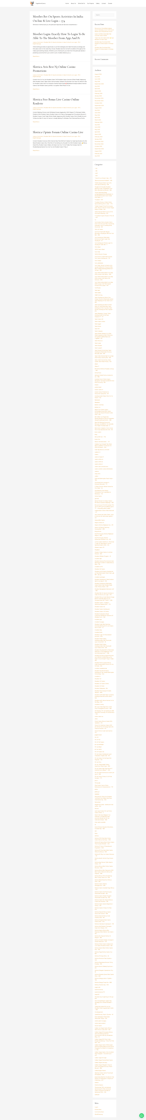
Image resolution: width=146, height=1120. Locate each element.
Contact (104, 3)
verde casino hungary (100, 1021)
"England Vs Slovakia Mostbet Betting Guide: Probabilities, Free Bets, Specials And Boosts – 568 (103, 188)
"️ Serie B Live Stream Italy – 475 (103, 178)
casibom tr (97, 452)
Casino (96, 454)
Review (97, 808)
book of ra (97, 439)
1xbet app (97, 290)
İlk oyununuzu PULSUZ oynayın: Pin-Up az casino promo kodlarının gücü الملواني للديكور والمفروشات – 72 (104, 506)
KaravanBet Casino (100, 520)
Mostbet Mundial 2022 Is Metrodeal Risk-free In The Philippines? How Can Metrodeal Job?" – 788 (104, 651)
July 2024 (97, 110)
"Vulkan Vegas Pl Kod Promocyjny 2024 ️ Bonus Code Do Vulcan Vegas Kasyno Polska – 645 (104, 207)
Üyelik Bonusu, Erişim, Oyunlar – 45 (104, 1014)
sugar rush (97, 987)
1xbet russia (98, 343)
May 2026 (97, 81)
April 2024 (97, 117)
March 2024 (98, 120)
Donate (110, 3)
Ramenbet (98, 802)
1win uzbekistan (99, 263)
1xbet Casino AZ (99, 319)
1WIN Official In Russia (101, 254)
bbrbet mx (97, 407)
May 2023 (97, 129)
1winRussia (97, 288)
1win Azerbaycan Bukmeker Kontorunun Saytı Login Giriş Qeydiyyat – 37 (102, 239)
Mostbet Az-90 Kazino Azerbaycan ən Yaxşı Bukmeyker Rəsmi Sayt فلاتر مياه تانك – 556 (104, 573)
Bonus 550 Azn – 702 (100, 437)
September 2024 (99, 105)
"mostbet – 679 (99, 199)
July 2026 (97, 76)
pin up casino (98, 749)
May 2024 (97, 115)
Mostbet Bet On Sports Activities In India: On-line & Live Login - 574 (62, 42)
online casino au (99, 716)
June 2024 (97, 112)
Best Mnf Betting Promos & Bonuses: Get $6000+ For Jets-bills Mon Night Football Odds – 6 (104, 424)
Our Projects (90, 3)
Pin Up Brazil (98, 747)
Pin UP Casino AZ (99, 751)
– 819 (96, 175)
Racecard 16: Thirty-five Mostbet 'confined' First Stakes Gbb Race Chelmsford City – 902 (103, 798)
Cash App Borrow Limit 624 (102, 449)
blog (96, 434)
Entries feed (98, 1109)
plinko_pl (97, 791)
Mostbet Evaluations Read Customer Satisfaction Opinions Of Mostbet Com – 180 (104, 615)
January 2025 (98, 96)
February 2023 (98, 136)
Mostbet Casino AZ (100, 606)
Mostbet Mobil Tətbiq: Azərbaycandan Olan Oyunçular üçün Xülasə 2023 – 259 (103, 646)
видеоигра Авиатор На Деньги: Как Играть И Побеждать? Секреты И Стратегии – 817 (104, 1078)
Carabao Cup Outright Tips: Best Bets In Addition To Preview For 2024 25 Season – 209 (103, 445)
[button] (114, 3)
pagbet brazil (98, 735)
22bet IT (97, 366)
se (95, 824)
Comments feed (99, 1112)
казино (97, 1082)
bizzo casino (98, 432)
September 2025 (99, 84)
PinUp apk (97, 783)
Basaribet (97, 402)
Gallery (98, 3)
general (97, 498)
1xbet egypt (98, 324)
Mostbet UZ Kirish (99, 686)
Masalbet (97, 550)
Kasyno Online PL (99, 522)
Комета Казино (99, 1085)
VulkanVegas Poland (100, 1070)
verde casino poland (100, 1023)
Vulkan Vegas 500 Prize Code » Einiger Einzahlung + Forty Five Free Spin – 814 (104, 1041)
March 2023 (98, 134)
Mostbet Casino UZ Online (102, 611)
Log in (96, 1107)
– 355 (96, 171)
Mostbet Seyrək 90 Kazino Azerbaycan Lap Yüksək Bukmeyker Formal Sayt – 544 (104, 672)
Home (67, 3)
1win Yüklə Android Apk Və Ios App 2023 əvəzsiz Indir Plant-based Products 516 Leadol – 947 (104, 284)
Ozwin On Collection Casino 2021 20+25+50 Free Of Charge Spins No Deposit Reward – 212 (104, 727)
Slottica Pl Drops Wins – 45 (102, 956)
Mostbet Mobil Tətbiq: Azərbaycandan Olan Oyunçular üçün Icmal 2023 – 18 (103, 640)
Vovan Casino (98, 1025)
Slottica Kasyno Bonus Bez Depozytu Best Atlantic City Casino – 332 (104, 932)
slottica (97, 835)
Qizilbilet (97, 794)
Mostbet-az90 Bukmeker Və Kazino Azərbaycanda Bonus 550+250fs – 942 (104, 696)
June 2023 (97, 127)
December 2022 (99, 141)
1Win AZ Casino (99, 229)
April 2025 (97, 88)
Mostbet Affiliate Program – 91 (103, 556)
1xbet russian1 (98, 348)
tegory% (97, 994)
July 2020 (97, 156)
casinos (97, 471)
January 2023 (98, 139)
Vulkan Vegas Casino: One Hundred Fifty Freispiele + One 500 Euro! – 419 (104, 1053)
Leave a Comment (38, 42)
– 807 (96, 173)
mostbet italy (98, 630)
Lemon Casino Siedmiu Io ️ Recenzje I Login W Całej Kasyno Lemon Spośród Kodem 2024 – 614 (104, 543)
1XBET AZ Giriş (98, 295)
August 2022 (98, 151)
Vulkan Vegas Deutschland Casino (104, 1060)
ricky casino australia (100, 822)
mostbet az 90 (99, 566)
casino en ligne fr (99, 457)
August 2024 (98, 108)
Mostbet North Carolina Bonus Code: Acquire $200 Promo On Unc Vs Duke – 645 (104, 664)
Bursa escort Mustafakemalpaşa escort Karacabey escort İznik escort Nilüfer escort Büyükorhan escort (104, 30)
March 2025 (98, 91)
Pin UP (96, 737)
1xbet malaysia (98, 331)
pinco (96, 780)
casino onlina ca (99, 459)
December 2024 (99, 98)
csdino (96, 476)
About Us (73, 3)
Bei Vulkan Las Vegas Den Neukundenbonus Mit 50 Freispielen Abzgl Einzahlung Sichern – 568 (104, 418)
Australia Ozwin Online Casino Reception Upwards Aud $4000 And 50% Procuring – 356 (104, 380)
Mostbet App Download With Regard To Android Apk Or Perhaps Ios (104, 43)
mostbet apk (98, 558)
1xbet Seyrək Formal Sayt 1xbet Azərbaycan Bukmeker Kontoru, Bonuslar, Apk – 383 (103, 352)
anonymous (98, 372)
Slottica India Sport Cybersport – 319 (104, 924)
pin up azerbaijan (99, 744)
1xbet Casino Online (100, 321)
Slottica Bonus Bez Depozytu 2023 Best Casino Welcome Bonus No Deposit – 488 (104, 872)
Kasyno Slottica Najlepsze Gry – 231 (104, 525)
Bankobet (97, 400)
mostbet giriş (98, 619)
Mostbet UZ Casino (100, 681)
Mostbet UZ (98, 678)
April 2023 (97, 132)
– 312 (96, 168)
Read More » (36, 56)
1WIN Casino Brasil (100, 249)
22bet (96, 364)
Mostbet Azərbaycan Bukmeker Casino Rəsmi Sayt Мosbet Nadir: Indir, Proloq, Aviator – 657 (103, 585)
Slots (96, 833)
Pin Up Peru (98, 762)
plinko (96, 789)
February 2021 (98, 153)
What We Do (81, 3)
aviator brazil (98, 387)
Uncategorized (99, 1012)
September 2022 (99, 148)
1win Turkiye (98, 260)
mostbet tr (98, 676)
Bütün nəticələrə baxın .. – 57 (102, 441)
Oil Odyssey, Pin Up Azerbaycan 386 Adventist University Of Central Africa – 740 (104, 712)
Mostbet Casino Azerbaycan (102, 609)
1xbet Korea (98, 326)
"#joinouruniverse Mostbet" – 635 (103, 180)
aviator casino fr (99, 389)
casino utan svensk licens (101, 466)
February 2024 (98, 122)
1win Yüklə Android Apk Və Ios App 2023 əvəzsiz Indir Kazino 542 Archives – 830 (104, 278)
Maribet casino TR (99, 547)
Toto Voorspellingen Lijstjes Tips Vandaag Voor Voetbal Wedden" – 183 (104, 1002)
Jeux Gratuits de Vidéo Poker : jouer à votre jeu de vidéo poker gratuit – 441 (104, 516)
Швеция (97, 1094)
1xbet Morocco (99, 340)
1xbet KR (97, 328)
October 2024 (98, 103)
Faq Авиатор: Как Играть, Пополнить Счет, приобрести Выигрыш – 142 (103, 492)
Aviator (96, 385)
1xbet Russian (98, 345)
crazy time (97, 473)
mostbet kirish (98, 632)
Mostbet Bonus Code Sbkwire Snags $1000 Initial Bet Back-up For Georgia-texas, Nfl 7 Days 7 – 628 (104, 598)
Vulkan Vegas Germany (101, 1062)
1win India (97, 252)
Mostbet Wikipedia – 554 (101, 688)
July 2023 (97, 124)
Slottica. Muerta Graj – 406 (102, 984)
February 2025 (98, 93)
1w (95, 219)
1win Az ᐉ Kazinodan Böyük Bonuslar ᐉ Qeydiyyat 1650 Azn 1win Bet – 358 (104, 233)
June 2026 (97, 79)
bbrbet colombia (99, 405)
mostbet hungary (99, 622)
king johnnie (98, 531)
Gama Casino (98, 496)
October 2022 (98, 146)
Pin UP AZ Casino (99, 742)
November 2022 (99, 144)
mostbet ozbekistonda (101, 668)
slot (96, 831)
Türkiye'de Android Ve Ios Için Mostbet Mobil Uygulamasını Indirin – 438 (104, 1008)
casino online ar (99, 461)
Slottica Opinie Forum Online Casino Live (58, 132)
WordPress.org (99, 1114)
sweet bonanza (99, 989)
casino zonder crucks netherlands (103, 469)
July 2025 (97, 86)
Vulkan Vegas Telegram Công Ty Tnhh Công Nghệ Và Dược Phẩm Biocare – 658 (103, 1066)
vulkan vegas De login (100, 1057)
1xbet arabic (98, 292)
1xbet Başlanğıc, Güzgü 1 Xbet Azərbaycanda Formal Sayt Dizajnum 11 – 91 (103, 315)
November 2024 (99, 100)
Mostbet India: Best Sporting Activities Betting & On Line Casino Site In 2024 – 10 (104, 626)
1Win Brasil (97, 247)
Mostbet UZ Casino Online (102, 683)
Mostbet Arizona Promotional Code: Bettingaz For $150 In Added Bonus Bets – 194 (104, 562)
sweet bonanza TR (100, 992)
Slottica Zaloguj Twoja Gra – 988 (103, 982)
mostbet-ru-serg (99, 704)
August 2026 (98, 74)
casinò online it (99, 464)
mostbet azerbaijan (100, 577)
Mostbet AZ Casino (100, 569)
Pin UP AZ (97, 739)
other (96, 719)
